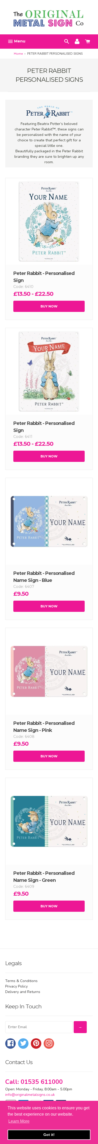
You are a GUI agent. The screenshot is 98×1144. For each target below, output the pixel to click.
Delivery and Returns (22, 991)
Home (18, 54)
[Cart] (87, 41)
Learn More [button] (19, 1121)
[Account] (77, 41)
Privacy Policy (16, 986)
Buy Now (49, 306)
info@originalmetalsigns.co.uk (30, 1094)
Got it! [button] (49, 1135)
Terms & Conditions (21, 980)
